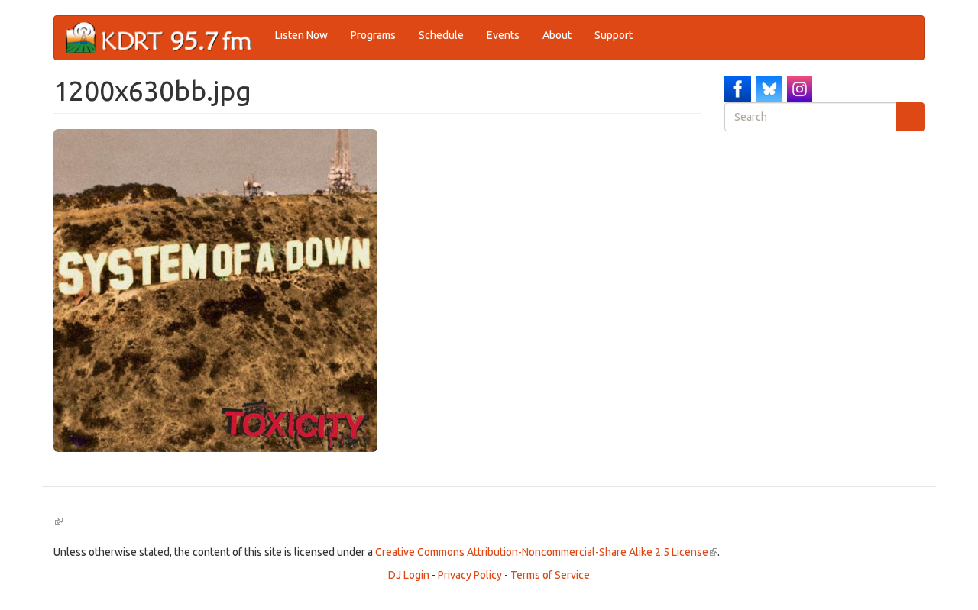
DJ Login (408, 575)
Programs (373, 35)
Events (503, 35)
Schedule (441, 35)
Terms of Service (550, 575)
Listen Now (301, 35)
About (557, 35)
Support (613, 35)
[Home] (165, 38)
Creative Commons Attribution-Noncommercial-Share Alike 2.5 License (546, 552)
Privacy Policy (470, 575)
